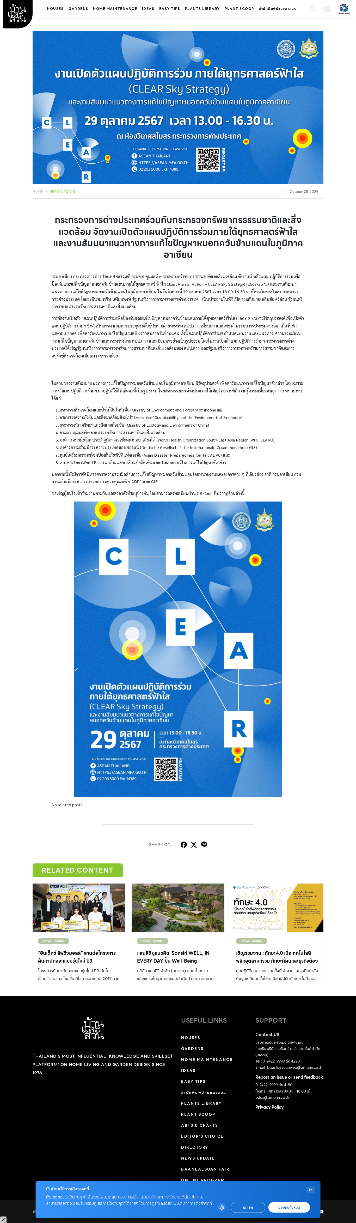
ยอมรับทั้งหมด (289, 1207)
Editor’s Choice (202, 1136)
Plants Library (202, 8)
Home (38, 191)
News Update (62, 191)
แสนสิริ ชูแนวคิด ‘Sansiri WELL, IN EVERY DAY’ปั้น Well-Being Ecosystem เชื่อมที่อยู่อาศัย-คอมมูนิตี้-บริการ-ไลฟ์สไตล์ (176, 964)
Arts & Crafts (199, 1125)
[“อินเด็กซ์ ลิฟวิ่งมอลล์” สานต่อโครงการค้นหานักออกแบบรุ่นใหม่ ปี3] (79, 908)
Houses (55, 8)
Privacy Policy (269, 1107)
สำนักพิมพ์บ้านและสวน (278, 8)
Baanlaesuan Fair (205, 1169)
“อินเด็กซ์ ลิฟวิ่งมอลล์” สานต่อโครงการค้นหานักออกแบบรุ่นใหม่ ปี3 (77, 957)
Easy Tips (169, 8)
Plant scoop (239, 8)
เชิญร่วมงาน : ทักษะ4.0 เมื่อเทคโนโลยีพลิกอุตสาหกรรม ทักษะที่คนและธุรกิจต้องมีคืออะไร (277, 961)
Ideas (148, 8)
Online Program (203, 1180)
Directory (194, 1147)
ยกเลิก (248, 1207)
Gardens (78, 8)
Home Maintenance (115, 8)
